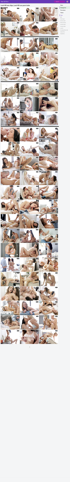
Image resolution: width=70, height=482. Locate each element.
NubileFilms (62, 33)
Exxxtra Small (62, 20)
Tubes (61, 12)
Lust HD (61, 28)
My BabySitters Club (64, 30)
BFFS (61, 17)
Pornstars (62, 10)
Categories (63, 7)
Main (61, 5)
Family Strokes (63, 22)
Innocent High (62, 24)
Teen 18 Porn (5, 1)
